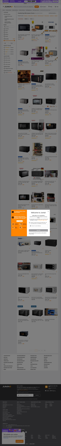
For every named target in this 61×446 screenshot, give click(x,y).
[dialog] (30, 223)
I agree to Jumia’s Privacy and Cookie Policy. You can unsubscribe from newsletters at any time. (39, 223)
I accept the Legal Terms (42, 220)
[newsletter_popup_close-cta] (48, 211)
